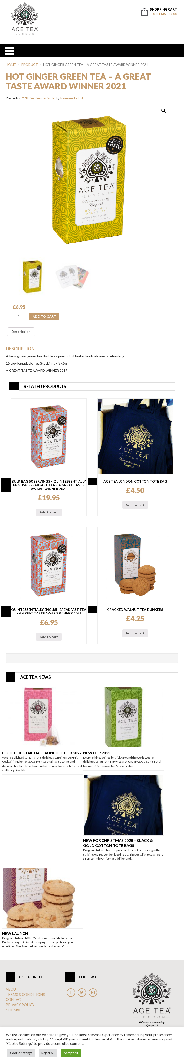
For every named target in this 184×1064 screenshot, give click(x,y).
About (12, 989)
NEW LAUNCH (15, 933)
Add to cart (44, 316)
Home (11, 64)
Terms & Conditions (25, 994)
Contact (14, 999)
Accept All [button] (71, 1053)
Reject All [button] (47, 1053)
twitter (82, 992)
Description (21, 331)
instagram (93, 992)
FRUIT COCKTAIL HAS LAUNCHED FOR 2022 (41, 752)
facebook (71, 992)
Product (29, 64)
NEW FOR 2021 (96, 752)
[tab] (21, 331)
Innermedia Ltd (71, 98)
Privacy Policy (20, 1005)
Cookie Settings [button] (21, 1053)
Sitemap (14, 1010)
